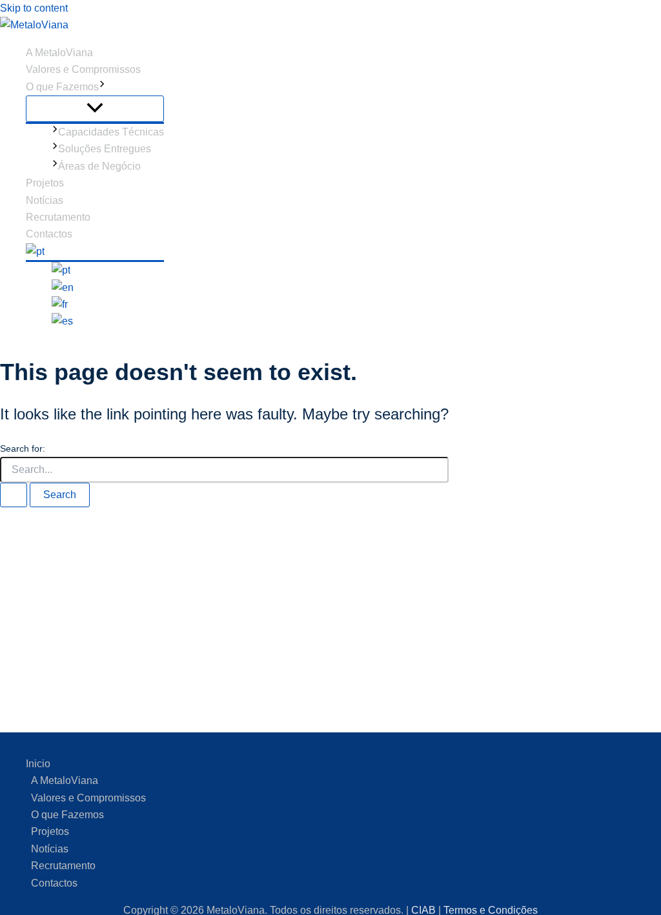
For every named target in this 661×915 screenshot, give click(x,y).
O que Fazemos (62, 86)
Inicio (38, 763)
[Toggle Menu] (95, 109)
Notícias (44, 200)
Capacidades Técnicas (111, 131)
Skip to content (34, 8)
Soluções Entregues (104, 148)
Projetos (45, 182)
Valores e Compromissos (83, 69)
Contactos (49, 233)
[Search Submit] (13, 495)
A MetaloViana (59, 52)
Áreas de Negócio (99, 166)
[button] (102, 87)
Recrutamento (58, 217)
